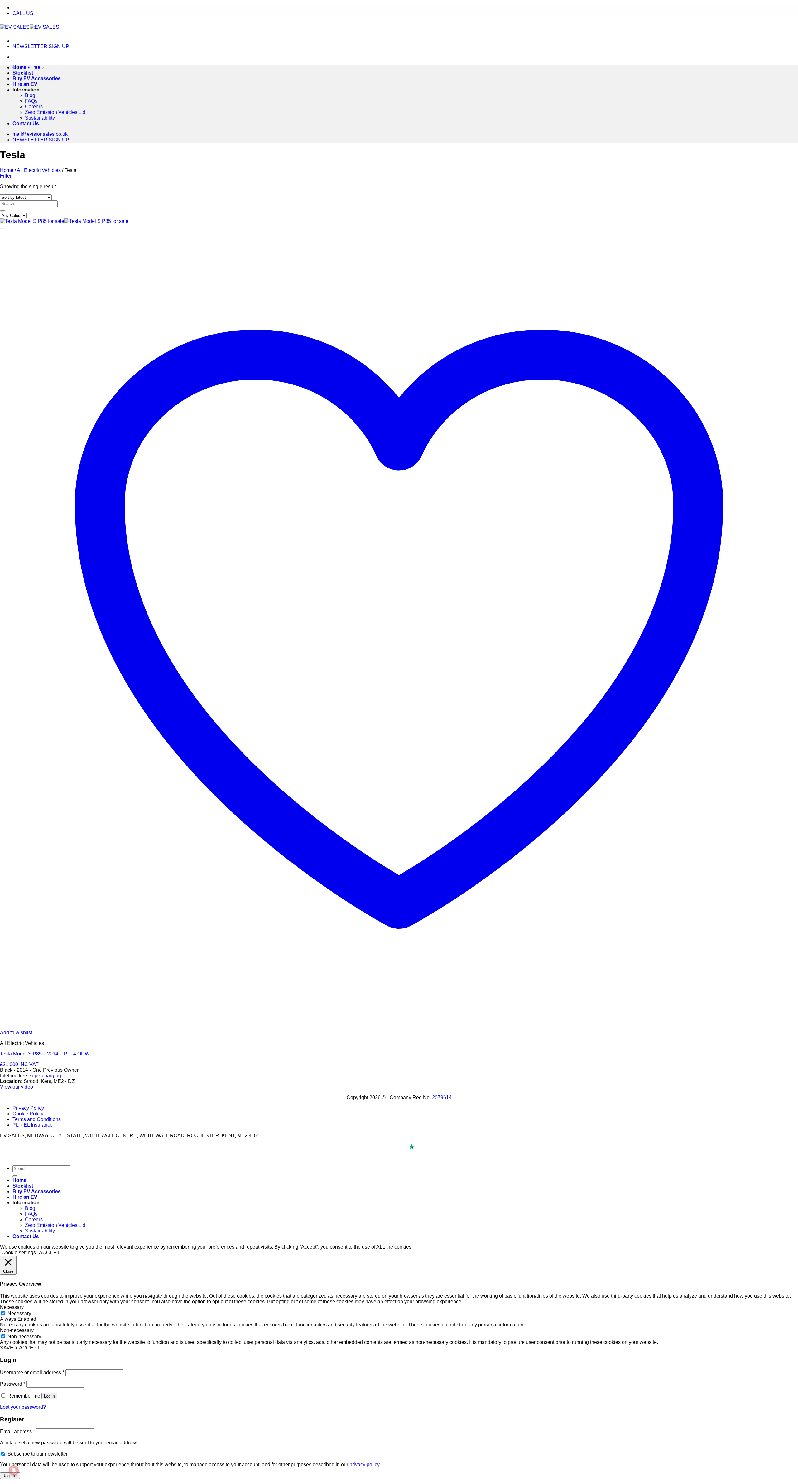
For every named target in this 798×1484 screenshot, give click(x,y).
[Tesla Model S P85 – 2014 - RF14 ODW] (64, 221)
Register (9, 1475)
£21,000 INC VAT (19, 1064)
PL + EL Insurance (32, 1125)
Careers (34, 106)
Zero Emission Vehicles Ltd (55, 112)
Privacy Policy (28, 1108)
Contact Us (25, 123)
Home (19, 67)
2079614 (442, 1097)
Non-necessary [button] (17, 1330)
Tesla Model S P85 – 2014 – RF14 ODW (44, 1053)
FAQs (31, 101)
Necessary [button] (12, 1307)
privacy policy (364, 1464)
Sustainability (40, 117)
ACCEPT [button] (49, 1252)
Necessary (19, 1313)
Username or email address (32, 1372)
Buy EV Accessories (36, 78)
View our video (16, 1087)
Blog (30, 95)
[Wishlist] (2, 228)
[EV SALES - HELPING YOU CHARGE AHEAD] (29, 27)
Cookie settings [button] (19, 1252)
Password (12, 1384)
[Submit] (2, 211)
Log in (49, 1396)
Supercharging (44, 1075)
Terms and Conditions (36, 1119)
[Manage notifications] (14, 1470)
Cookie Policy (27, 1113)
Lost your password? (23, 1407)
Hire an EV (24, 84)
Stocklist (22, 73)
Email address (17, 1431)
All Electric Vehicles (39, 170)
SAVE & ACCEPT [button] (20, 1347)
